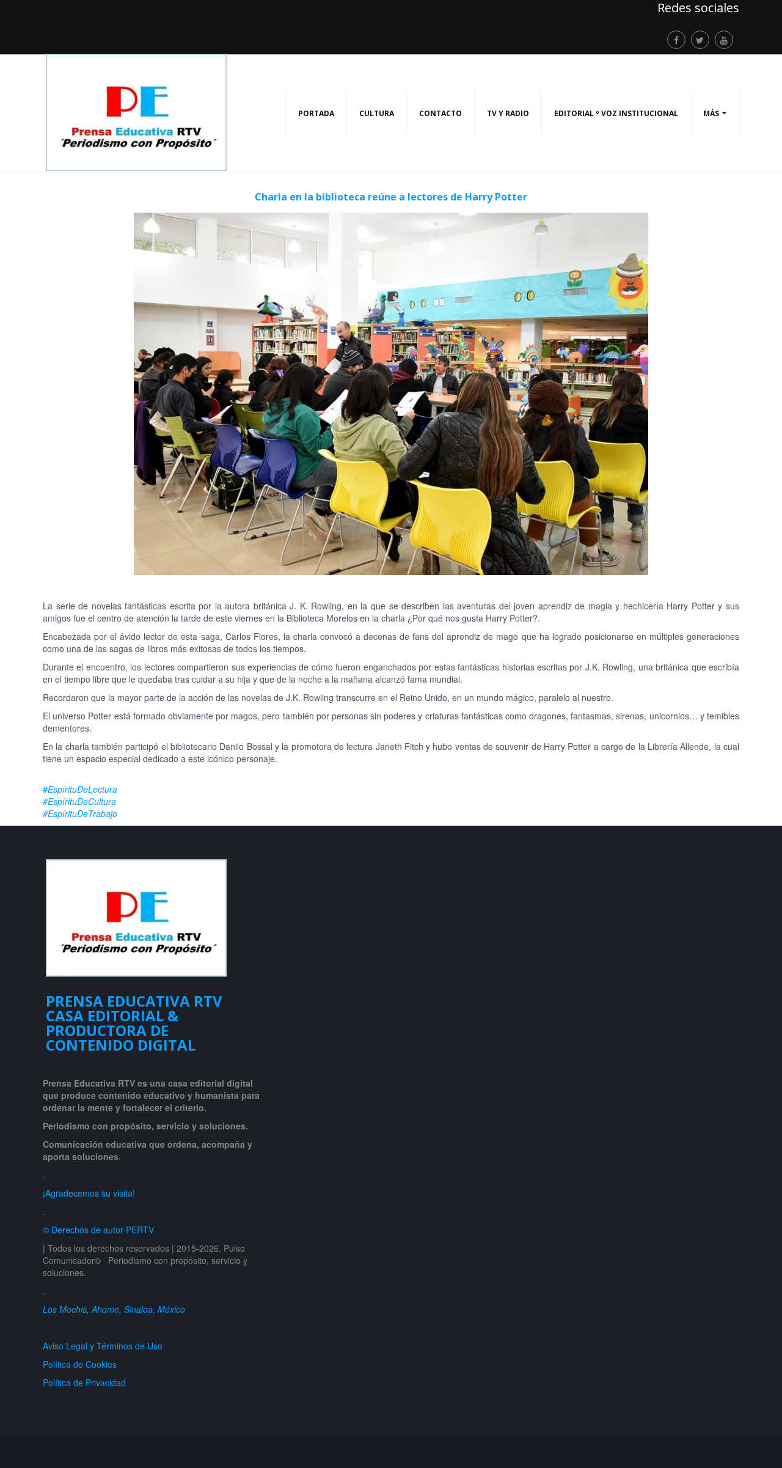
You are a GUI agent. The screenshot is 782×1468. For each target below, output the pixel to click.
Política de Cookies (80, 1364)
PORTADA (316, 113)
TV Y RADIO (508, 113)
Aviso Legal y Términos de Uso (103, 1346)
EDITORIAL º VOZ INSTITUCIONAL (616, 113)
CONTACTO (440, 113)
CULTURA (376, 113)
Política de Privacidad (87, 1382)
